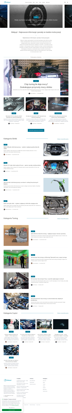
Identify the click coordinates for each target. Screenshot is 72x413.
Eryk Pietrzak (32, 382)
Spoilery (43, 2)
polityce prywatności (15, 405)
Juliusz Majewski (32, 380)
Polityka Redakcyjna (32, 404)
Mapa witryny (38, 404)
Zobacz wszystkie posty (62, 139)
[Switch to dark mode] (67, 2)
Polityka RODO (26, 404)
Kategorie (45, 378)
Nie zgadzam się (11, 407)
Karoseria (44, 380)
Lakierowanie (58, 113)
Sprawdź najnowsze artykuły (36, 130)
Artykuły (18, 378)
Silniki (34, 2)
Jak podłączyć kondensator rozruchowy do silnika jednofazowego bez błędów (21, 396)
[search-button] (64, 2)
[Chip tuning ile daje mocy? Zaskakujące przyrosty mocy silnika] (36, 77)
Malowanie (48, 2)
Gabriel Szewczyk (33, 384)
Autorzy (31, 378)
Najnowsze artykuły (28, 2)
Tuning (40, 2)
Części (37, 2)
